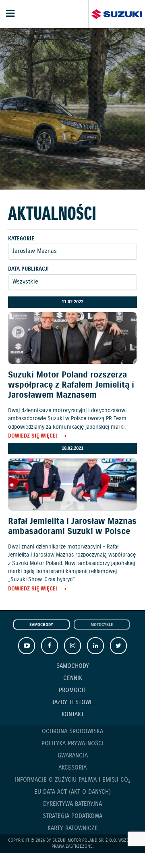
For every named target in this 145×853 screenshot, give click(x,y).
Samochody (41, 625)
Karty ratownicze (73, 828)
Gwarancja (73, 756)
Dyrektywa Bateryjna (72, 804)
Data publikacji (28, 269)
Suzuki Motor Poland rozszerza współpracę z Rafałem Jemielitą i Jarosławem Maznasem (71, 385)
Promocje (73, 690)
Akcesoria (72, 768)
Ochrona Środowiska (72, 732)
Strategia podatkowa (72, 816)
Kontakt (73, 715)
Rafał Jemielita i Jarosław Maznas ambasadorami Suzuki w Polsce (72, 526)
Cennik (72, 678)
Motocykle (102, 625)
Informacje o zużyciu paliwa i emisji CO (72, 780)
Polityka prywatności (72, 744)
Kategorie (21, 239)
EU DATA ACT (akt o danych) (72, 792)
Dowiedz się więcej (33, 436)
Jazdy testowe (72, 703)
